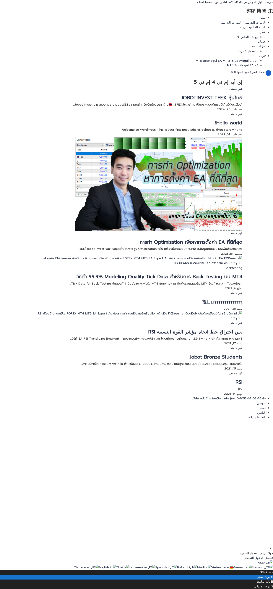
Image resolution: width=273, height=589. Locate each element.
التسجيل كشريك (248, 51)
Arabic (262, 562)
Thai (120, 567)
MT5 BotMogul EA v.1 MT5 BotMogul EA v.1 (227, 61)
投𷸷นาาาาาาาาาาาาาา (222, 302)
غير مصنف (235, 89)
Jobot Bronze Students (215, 357)
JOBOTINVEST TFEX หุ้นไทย (211, 97)
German (239, 567)
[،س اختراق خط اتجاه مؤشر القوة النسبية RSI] (136, 316)
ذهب (263, 408)
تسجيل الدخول (229, 539)
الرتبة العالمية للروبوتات (251, 27)
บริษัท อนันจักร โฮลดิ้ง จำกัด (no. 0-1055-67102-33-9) (229, 398)
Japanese (136, 567)
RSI (238, 382)
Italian (182, 567)
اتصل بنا (261, 32)
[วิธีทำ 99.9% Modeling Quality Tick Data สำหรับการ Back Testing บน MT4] (136, 261)
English (104, 567)
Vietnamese (220, 567)
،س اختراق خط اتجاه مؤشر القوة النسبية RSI (195, 331)
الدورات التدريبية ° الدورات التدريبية (243, 22)
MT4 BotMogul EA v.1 (242, 65)
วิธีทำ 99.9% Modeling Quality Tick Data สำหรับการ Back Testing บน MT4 (159, 276)
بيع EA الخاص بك (247, 37)
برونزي (261, 403)
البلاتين (261, 413)
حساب (261, 41)
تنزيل (262, 56)
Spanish (161, 567)
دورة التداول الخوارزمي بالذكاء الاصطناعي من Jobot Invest (234, 2)
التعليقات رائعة (256, 417)
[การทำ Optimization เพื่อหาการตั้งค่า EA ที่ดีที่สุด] (158, 184)
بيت (263, 18)
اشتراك (244, 539)
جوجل (265, 429)
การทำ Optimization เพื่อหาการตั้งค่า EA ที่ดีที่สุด (191, 242)
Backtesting (233, 268)
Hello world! (228, 122)
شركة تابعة (259, 46)
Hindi (201, 567)
